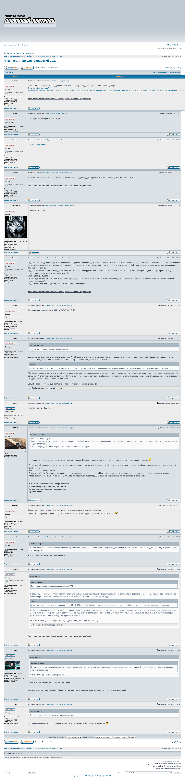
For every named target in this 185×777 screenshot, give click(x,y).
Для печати (9, 72)
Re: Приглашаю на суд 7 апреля (56, 113)
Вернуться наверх (11, 108)
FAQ (171, 45)
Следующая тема (174, 72)
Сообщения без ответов (12, 53)
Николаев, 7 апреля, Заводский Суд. (30, 60)
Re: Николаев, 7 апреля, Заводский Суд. (59, 173)
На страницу (168, 68)
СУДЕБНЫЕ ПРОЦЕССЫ (46, 56)
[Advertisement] (119, 20)
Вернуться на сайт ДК (12, 45)
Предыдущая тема (160, 72)
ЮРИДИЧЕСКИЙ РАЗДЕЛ (27, 56)
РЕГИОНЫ (60, 56)
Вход (25, 45)
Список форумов (10, 56)
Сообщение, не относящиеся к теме (46, 388)
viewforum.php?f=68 (36, 145)
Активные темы (28, 53)
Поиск (178, 45)
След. (179, 68)
